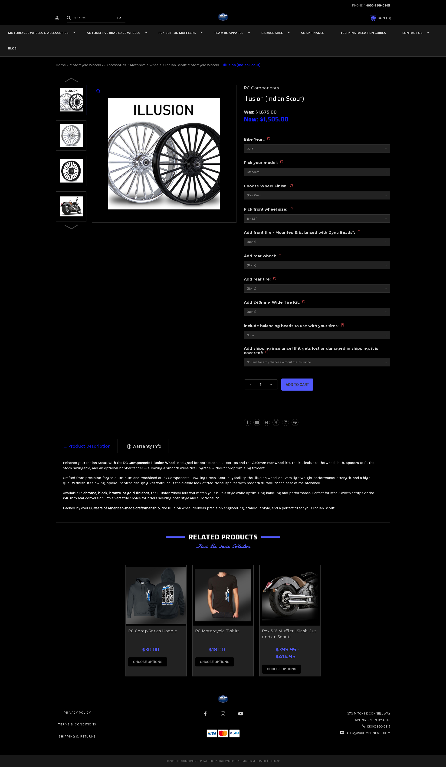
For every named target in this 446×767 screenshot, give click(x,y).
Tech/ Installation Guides (363, 32)
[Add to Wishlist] (177, 586)
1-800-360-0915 (377, 5)
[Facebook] (247, 422)
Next (72, 226)
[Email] (256, 422)
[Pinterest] (295, 422)
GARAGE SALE (272, 32)
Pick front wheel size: (268, 209)
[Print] (266, 422)
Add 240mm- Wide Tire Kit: (274, 302)
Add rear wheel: (263, 256)
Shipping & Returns (77, 736)
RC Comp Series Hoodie (152, 631)
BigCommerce (227, 761)
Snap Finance (312, 32)
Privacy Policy (77, 713)
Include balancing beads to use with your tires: (294, 325)
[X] (275, 422)
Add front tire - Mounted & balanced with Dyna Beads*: (302, 232)
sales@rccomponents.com (367, 733)
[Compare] (177, 598)
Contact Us (412, 32)
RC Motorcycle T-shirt (217, 631)
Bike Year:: (257, 139)
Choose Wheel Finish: (268, 186)
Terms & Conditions (77, 724)
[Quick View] (177, 574)
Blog (12, 48)
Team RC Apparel (228, 32)
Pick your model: (263, 162)
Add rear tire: (260, 279)
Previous (72, 79)
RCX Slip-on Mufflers (177, 32)
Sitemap (274, 761)
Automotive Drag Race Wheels (113, 32)
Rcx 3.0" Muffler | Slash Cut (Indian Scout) (289, 634)
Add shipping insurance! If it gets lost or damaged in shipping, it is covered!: (311, 351)
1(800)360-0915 (378, 726)
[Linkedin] (285, 422)
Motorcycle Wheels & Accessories (38, 32)
